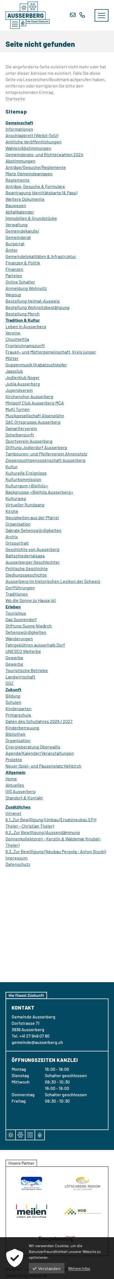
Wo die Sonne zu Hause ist (31, 600)
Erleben (13, 606)
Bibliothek (15, 734)
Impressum (16, 857)
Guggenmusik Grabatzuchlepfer (36, 364)
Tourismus (16, 613)
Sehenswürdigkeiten (26, 632)
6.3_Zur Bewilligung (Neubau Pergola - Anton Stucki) (56, 851)
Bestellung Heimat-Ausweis (33, 300)
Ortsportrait (17, 542)
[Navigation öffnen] (101, 15)
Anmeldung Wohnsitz (26, 288)
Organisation (18, 523)
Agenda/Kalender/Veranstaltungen (40, 753)
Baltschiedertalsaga (25, 555)
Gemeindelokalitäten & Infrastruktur (41, 256)
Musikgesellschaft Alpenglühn (35, 415)
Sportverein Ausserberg (29, 441)
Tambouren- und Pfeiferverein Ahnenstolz (46, 453)
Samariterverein (21, 428)
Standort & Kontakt (24, 797)
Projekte (14, 759)
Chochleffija (17, 339)
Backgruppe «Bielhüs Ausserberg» (39, 492)
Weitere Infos (79, 1268)
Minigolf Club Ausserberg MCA (35, 402)
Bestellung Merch (23, 313)
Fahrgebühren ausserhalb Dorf (35, 644)
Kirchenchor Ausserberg (29, 396)
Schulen (13, 702)
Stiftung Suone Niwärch (29, 625)
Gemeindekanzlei (22, 230)
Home (11, 778)
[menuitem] (57, 122)
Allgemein (15, 772)
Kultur (12, 466)
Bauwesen (16, 205)
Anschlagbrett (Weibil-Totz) (32, 135)
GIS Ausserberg (21, 791)
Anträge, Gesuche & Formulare (35, 186)
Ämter (12, 250)
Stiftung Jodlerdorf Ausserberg (36, 447)
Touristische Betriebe (27, 670)
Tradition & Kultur (23, 320)
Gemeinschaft (19, 122)
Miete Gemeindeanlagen (29, 173)
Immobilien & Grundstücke (31, 218)
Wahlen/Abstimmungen (28, 148)
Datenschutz (18, 864)
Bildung (13, 695)
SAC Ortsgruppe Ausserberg (33, 421)
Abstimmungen (20, 160)
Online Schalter (20, 281)
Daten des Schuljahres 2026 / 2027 (39, 721)
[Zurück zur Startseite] (28, 15)
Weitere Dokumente (25, 199)
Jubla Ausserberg (23, 383)
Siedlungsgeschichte (26, 574)
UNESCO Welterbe (23, 651)
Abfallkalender (20, 211)
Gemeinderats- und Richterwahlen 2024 (44, 154)
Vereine (13, 332)
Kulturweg (16, 498)
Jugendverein (19, 390)
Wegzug (13, 294)
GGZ (10, 683)
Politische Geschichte (27, 568)
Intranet (13, 813)
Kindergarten (19, 708)
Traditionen (17, 593)
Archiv (12, 536)
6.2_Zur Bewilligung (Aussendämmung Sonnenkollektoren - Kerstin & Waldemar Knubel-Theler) (53, 839)
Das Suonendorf (21, 619)
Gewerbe (14, 657)
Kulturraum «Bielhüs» (27, 485)
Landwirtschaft (20, 676)
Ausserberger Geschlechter (33, 562)
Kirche (12, 511)
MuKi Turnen (18, 409)
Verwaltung (17, 224)
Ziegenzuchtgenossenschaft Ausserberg (46, 460)
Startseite (15, 98)
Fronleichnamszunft (25, 345)
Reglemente (18, 179)
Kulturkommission (23, 479)
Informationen (19, 129)
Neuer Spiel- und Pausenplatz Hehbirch (43, 765)
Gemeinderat (18, 237)
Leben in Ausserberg (26, 326)
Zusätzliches (18, 806)
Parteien (14, 275)
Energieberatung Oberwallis (33, 746)
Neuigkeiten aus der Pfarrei (32, 517)
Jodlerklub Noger (23, 377)
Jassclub (14, 371)
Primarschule (18, 714)
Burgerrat (15, 243)
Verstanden (49, 1268)
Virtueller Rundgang (25, 504)
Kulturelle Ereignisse (26, 472)
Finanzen (14, 269)
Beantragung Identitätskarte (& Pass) (41, 192)
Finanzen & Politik (23, 262)
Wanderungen (19, 638)
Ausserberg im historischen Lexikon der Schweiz (53, 581)
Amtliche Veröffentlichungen (34, 141)
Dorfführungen (20, 587)
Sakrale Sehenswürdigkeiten (33, 530)
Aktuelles (15, 785)
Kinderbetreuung (22, 727)
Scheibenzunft (20, 434)
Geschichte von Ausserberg (32, 549)
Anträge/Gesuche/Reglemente (36, 167)
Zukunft (13, 689)
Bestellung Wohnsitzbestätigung (37, 307)
